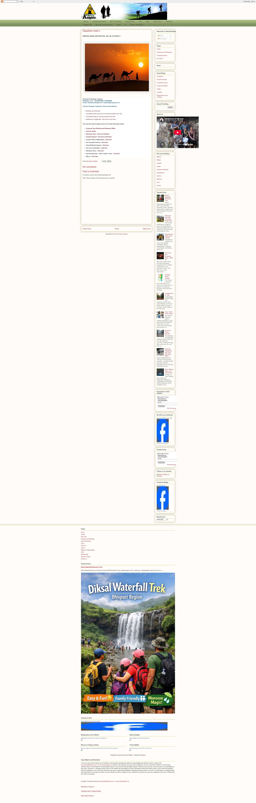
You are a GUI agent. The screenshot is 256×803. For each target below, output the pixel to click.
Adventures (169, 21)
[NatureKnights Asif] (163, 509)
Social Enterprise (86, 541)
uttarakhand (160, 172)
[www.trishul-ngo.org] (130, 750)
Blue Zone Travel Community (104, 24)
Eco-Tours (160, 58)
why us (83, 548)
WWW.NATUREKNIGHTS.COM (164, 418)
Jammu (159, 176)
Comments (162, 38)
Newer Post (87, 229)
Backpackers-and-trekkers (87, 738)
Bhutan (159, 157)
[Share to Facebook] (109, 161)
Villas (147, 21)
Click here (108, 139)
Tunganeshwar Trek (169, 294)
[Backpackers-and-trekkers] (82, 740)
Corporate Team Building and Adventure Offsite (100, 128)
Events (119, 24)
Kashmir (159, 179)
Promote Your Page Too (162, 443)
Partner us (84, 559)
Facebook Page (162, 79)
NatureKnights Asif (161, 485)
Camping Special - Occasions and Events (99, 137)
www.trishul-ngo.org (134, 748)
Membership (84, 554)
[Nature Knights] (130, 740)
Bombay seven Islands (167, 276)
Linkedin (159, 92)
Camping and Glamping (99, 21)
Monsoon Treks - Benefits (168, 332)
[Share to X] (107, 161)
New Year (83, 536)
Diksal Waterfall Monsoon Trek (168, 198)
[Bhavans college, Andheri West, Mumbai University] (82, 750)
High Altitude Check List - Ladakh (169, 235)
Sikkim (159, 160)
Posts (161, 35)
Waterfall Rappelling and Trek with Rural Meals (168, 352)
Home (117, 229)
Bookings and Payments (93, 111)
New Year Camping (115, 21)
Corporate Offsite (130, 21)
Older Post (146, 229)
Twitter (159, 89)
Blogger (143, 755)
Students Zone (87, 24)
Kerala (159, 185)
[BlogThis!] (105, 161)
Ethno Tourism (157, 21)
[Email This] (103, 161)
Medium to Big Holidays (88, 550)
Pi (125, 24)
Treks (140, 21)
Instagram (160, 76)
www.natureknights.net (106, 765)
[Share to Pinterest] (110, 161)
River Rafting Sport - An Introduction (169, 371)
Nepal (158, 166)
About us (85, 21)
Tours (82, 543)
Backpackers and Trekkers (162, 96)
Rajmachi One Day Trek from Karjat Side (168, 218)
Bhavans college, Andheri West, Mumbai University (93, 748)
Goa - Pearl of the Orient (169, 312)
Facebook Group (162, 82)
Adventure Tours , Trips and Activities (97, 134)
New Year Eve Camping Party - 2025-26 (169, 256)
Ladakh (159, 163)
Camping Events (162, 55)
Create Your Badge (161, 510)
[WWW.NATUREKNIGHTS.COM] (163, 442)
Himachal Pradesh (162, 169)
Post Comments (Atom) (120, 234)
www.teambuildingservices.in (89, 765)
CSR (82, 552)
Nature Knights (133, 738)
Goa (158, 182)
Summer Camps (91, 131)
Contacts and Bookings (136, 24)
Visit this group (171, 408)
